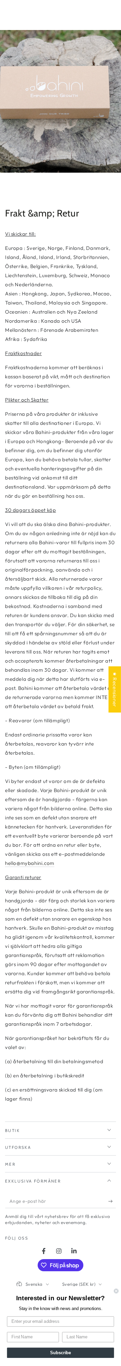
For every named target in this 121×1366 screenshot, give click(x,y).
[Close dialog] (116, 1291)
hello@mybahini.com (29, 863)
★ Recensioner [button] (115, 689)
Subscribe (60, 1352)
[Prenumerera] (112, 1201)
